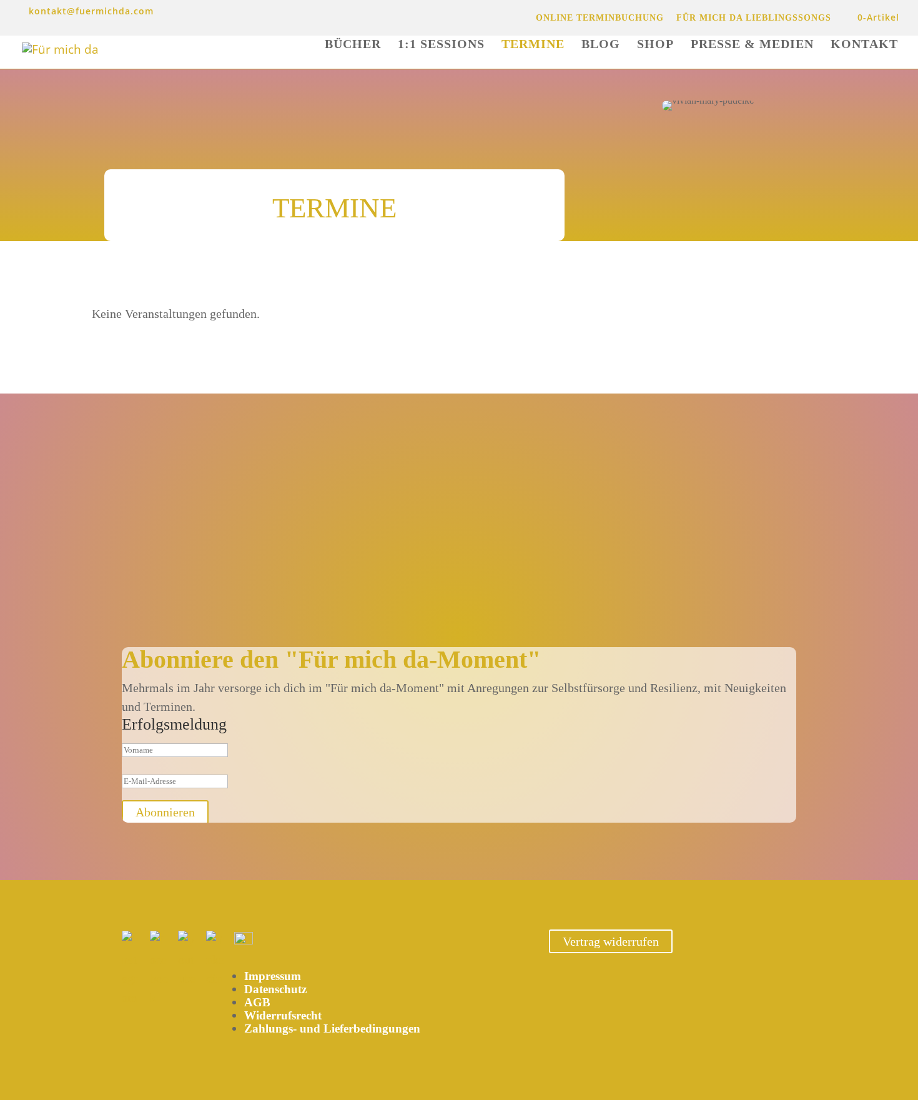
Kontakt (864, 45)
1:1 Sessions (441, 45)
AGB (257, 1002)
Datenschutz (275, 989)
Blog (600, 45)
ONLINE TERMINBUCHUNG (600, 17)
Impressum (272, 976)
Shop (655, 45)
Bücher (353, 45)
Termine (533, 45)
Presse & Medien (752, 45)
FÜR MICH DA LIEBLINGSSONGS (753, 17)
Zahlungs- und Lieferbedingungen (332, 1028)
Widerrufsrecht (283, 1015)
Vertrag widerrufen (611, 941)
